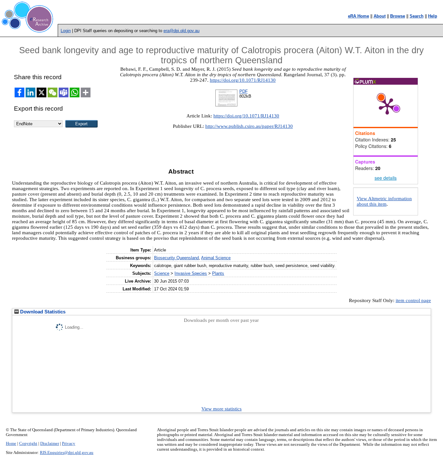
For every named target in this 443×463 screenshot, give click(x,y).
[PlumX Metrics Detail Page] (387, 105)
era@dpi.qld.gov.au (181, 30)
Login (66, 30)
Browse (397, 16)
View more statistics (221, 408)
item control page (413, 300)
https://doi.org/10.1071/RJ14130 (243, 80)
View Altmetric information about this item (384, 201)
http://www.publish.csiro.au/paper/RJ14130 (249, 126)
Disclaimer (49, 443)
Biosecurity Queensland (176, 257)
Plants (218, 273)
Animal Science (216, 257)
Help (432, 16)
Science (161, 273)
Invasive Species (190, 273)
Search (417, 16)
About (380, 16)
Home (11, 443)
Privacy (68, 443)
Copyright (28, 443)
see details (386, 178)
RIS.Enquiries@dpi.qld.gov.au (66, 452)
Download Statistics (42, 311)
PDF (243, 91)
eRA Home (358, 16)
